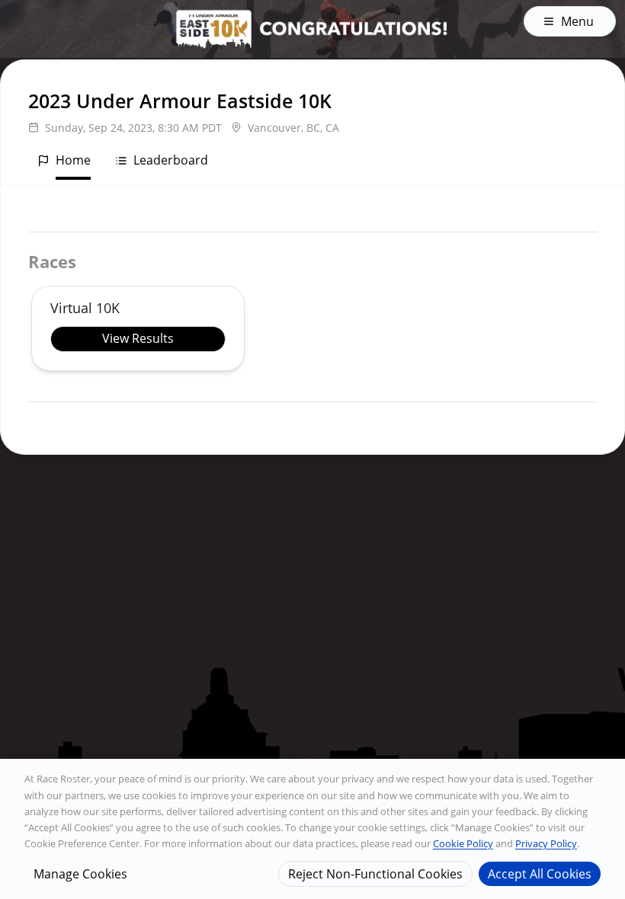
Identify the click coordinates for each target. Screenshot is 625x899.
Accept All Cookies (539, 873)
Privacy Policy (546, 843)
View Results (138, 338)
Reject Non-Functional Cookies (375, 873)
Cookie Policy (463, 843)
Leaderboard (170, 160)
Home (73, 160)
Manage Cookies (80, 873)
